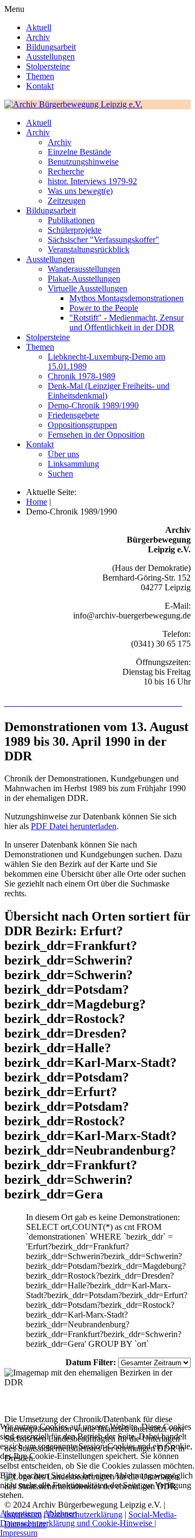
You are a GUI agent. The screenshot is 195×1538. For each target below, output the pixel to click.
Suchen (60, 473)
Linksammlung (73, 463)
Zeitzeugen (67, 200)
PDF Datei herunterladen (73, 826)
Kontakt (40, 85)
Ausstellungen (50, 56)
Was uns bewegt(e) (80, 190)
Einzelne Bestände (79, 152)
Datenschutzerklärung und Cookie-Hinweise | (78, 1523)
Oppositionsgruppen (82, 424)
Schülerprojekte (74, 229)
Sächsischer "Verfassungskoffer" (103, 239)
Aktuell (38, 27)
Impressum (18, 1532)
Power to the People (103, 307)
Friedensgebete (73, 415)
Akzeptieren (21, 1513)
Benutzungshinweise (83, 161)
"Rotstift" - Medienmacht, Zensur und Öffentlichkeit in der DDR (126, 322)
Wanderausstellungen (84, 268)
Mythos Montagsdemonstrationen (126, 298)
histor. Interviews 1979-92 (92, 181)
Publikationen (71, 220)
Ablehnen (60, 1513)
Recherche (66, 171)
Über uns (63, 454)
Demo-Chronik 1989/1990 (93, 405)
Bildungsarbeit (51, 46)
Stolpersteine (48, 66)
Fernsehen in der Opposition (96, 434)
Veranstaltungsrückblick (88, 249)
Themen (40, 76)
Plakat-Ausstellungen (84, 278)
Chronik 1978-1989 (81, 376)
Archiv (38, 37)
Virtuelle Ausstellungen (87, 288)
